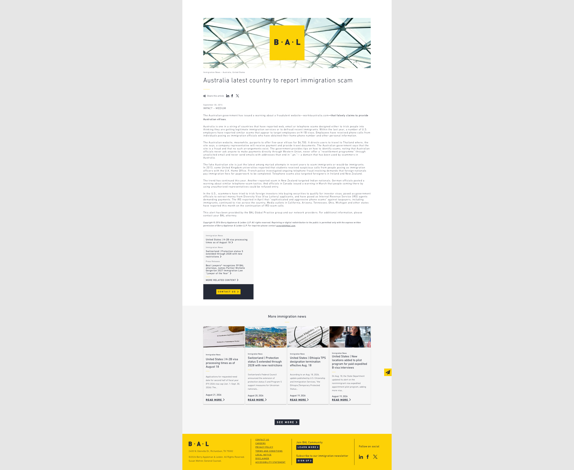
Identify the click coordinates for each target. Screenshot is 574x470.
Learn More (307, 447)
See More (286, 422)
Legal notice (263, 455)
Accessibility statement (270, 462)
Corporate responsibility (232, 13)
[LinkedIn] (361, 457)
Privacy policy (264, 447)
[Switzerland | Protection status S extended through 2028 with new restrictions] (266, 337)
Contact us (262, 440)
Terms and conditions (269, 451)
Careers (220, 24)
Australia (227, 72)
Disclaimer (262, 459)
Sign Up (304, 461)
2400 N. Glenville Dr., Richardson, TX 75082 (211, 451)
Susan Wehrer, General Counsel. (205, 461)
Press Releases (213, 261)
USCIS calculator (272, 24)
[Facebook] (368, 457)
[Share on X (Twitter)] (237, 95)
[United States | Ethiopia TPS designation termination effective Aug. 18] (308, 337)
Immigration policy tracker (279, 13)
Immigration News (211, 72)
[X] (375, 457)
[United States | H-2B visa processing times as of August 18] (224, 337)
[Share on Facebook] (232, 95)
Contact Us (227, 292)
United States (238, 72)
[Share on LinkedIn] (227, 95)
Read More (214, 400)
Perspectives (269, 7)
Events (264, 18)
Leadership (222, 7)
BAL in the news (226, 18)
